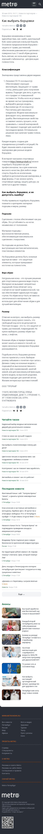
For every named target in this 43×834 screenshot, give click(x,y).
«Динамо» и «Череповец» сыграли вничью (19, 581)
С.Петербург (6, 502)
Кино (23, 736)
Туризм (24, 728)
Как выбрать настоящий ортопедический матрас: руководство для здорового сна (30, 681)
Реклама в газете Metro (11, 765)
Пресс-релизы (26, 733)
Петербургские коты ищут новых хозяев (30, 691)
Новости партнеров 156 (12, 16)
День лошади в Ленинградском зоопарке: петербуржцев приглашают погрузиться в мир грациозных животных (21, 569)
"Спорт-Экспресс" (17, 812)
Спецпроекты (7, 750)
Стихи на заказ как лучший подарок (17, 436)
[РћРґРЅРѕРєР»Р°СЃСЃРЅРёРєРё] (17, 29)
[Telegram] (20, 29)
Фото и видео (26, 722)
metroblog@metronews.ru (10, 810)
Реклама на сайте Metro (12, 768)
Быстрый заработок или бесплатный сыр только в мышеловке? (31, 611)
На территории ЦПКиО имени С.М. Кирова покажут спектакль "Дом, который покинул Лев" (19, 555)
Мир (4, 730)
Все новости (7, 722)
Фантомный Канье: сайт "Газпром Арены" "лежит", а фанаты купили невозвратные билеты (19, 496)
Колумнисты (7, 753)
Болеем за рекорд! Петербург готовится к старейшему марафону (31, 639)
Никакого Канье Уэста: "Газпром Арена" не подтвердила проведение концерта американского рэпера (19, 528)
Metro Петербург (9, 785)
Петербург (6, 725)
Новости (5, 587)
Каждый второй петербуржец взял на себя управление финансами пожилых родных (31, 626)
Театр (23, 730)
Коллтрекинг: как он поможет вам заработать (21, 468)
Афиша (5, 733)
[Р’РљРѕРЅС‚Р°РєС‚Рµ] (14, 29)
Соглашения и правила (11, 770)
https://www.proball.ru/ (21, 161)
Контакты (6, 773)
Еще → (21, 594)
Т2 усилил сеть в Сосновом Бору (29, 665)
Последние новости (13, 488)
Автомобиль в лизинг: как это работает (18, 477)
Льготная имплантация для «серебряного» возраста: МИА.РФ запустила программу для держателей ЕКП (31, 654)
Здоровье (24, 725)
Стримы (5, 748)
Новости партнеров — (28, 13)
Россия (4, 546)
